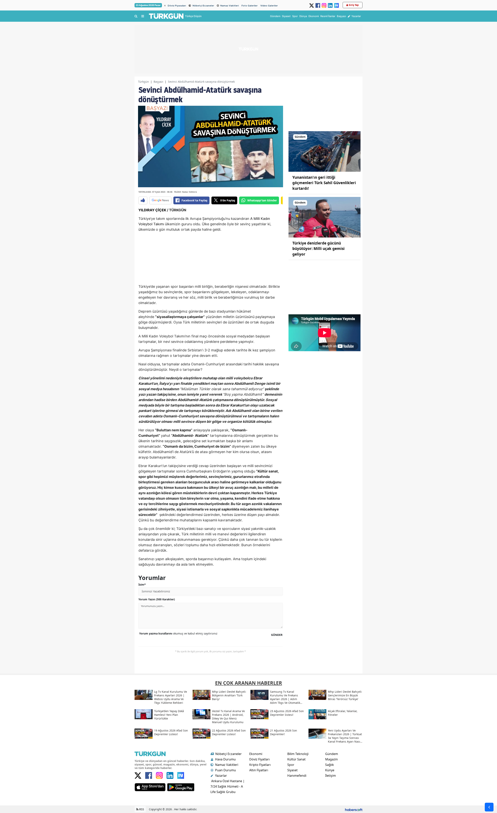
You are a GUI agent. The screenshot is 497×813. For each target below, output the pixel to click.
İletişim (330, 775)
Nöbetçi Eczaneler (203, 5)
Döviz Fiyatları (259, 759)
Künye (329, 770)
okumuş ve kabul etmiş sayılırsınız (178, 633)
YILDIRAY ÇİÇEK (152, 210)
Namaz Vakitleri (229, 5)
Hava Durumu (225, 759)
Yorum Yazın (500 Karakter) (156, 599)
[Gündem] (324, 151)
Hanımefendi (296, 775)
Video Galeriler (269, 5)
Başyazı (158, 81)
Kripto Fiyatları (260, 765)
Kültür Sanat (296, 759)
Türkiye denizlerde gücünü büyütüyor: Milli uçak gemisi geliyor (318, 249)
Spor (290, 765)
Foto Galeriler (250, 5)
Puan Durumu (225, 770)
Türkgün (143, 81)
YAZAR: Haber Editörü (185, 191)
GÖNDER (276, 635)
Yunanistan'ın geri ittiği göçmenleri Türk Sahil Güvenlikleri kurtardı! (324, 183)
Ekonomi (255, 754)
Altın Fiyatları (258, 770)
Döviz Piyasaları (177, 5)
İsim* (142, 584)
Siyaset (292, 770)
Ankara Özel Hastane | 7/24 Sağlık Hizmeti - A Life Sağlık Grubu (227, 786)
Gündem (331, 754)
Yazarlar (221, 775)
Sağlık (329, 765)
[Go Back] (489, 807)
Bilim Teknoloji (297, 754)
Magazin (331, 759)
